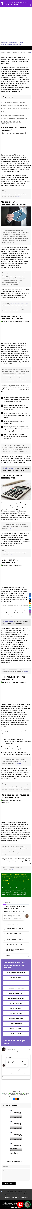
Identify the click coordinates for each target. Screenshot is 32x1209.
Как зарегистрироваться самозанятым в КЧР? (15, 1128)
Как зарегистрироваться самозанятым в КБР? (15, 1117)
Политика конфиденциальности (20, 1197)
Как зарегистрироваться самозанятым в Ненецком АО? (15, 1153)
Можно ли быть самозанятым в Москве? (15, 105)
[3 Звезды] (19, 1093)
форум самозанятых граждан (19, 303)
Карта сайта (6, 1197)
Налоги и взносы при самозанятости (13, 112)
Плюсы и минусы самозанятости (12, 115)
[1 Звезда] (5, 1093)
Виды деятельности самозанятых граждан (15, 109)
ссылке (18, 197)
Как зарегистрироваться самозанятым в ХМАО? (16, 1139)
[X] (18, 1099)
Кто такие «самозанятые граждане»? (13, 102)
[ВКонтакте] (14, 1099)
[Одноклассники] (16, 1099)
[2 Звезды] (12, 1093)
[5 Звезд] (8, 1094)
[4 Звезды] (26, 1093)
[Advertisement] (16, 23)
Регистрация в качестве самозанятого (14, 118)
